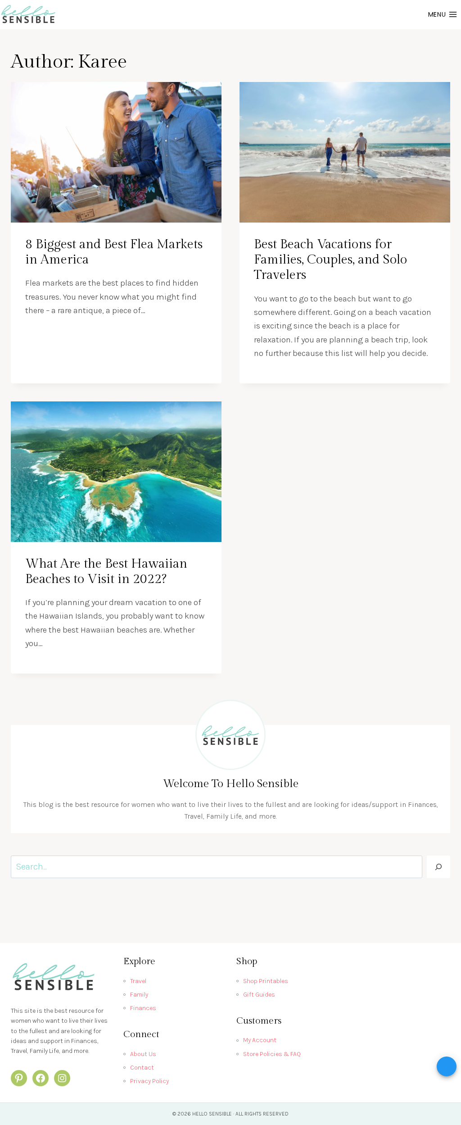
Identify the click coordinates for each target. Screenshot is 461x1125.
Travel (138, 981)
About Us (143, 1054)
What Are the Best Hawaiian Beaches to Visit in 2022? (106, 571)
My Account (259, 1040)
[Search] (438, 867)
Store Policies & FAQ (272, 1054)
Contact (142, 1067)
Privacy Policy (149, 1081)
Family (139, 994)
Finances (143, 1008)
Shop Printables (265, 981)
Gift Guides (259, 994)
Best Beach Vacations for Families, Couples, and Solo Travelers (330, 259)
